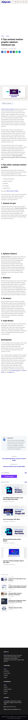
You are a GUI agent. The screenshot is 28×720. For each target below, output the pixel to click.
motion (12, 577)
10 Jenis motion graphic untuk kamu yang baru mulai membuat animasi (17, 586)
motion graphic (16, 370)
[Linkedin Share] (11, 52)
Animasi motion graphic (7, 109)
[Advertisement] (14, 20)
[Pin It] (8, 52)
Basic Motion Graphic (13, 191)
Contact (5, 687)
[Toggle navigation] (26, 2)
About (5, 685)
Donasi (5, 693)
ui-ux (13, 606)
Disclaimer (6, 671)
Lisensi (5, 677)
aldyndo (11, 372)
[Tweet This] (5, 52)
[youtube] (18, 2)
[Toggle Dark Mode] (21, 2)
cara (9, 577)
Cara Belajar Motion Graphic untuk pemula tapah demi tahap (13, 498)
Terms (5, 669)
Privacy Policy (7, 673)
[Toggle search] (23, 2)
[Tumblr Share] (14, 52)
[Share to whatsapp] (17, 52)
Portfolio (6, 691)
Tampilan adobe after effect (15, 607)
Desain (9, 591)
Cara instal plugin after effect (11, 519)
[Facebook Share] (2, 52)
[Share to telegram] (19, 52)
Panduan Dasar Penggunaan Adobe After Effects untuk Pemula (17, 601)
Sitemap (6, 675)
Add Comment (9, 476)
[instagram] (15, 2)
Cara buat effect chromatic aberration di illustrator (15, 594)
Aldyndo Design (7, 689)
